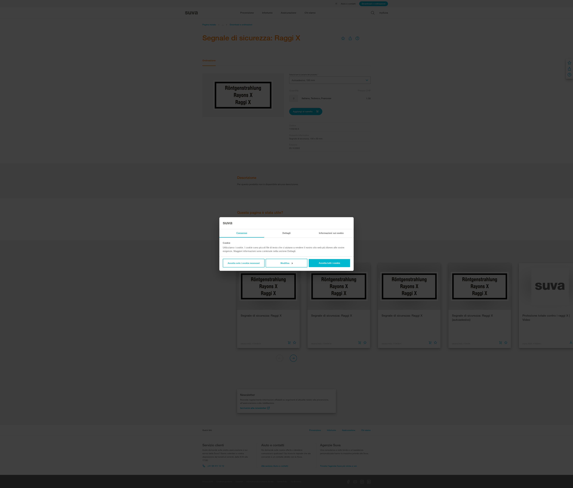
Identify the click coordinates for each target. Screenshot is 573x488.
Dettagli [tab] (286, 233)
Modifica (285, 263)
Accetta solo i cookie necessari (244, 263)
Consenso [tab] (241, 233)
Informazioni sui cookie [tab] (331, 233)
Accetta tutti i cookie (329, 263)
